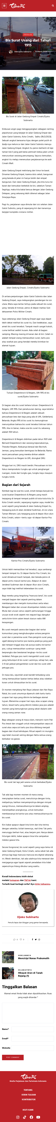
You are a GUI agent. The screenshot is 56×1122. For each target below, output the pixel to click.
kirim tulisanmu (42, 884)
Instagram (14, 880)
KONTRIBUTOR (28, 1099)
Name (5, 1029)
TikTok (27, 880)
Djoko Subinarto (24, 51)
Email (5, 1038)
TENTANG (28, 1090)
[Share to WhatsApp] (39, 939)
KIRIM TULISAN (29, 1095)
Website (6, 1048)
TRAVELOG (28, 35)
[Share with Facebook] (32, 939)
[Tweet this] (36, 939)
